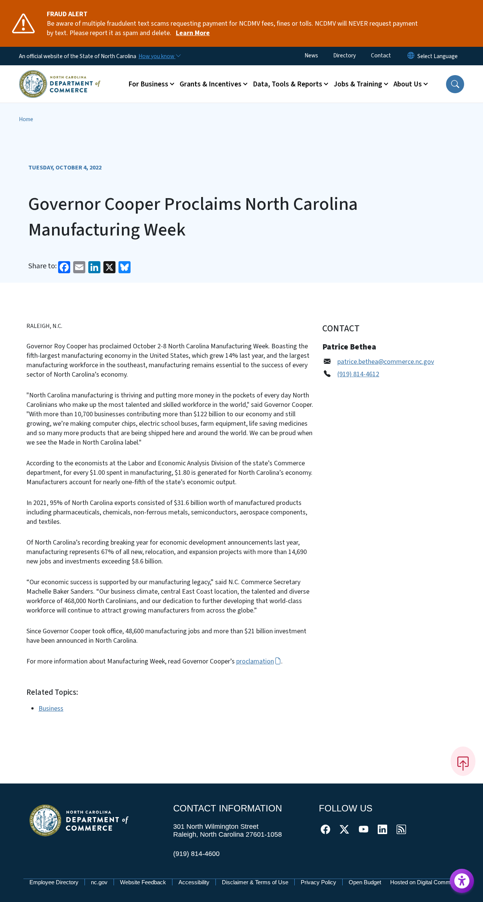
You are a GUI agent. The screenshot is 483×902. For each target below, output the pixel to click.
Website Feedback (143, 882)
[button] (455, 84)
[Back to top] (463, 761)
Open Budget (365, 882)
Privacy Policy (318, 882)
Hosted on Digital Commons (425, 882)
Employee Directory (53, 882)
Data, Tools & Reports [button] (287, 84)
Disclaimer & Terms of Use (255, 882)
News (311, 55)
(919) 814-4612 (358, 374)
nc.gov (99, 882)
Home (26, 119)
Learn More (193, 33)
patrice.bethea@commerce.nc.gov (385, 361)
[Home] (60, 75)
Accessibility (193, 882)
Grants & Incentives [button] (211, 84)
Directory (344, 55)
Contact (381, 55)
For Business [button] (148, 84)
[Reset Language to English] (411, 56)
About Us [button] (408, 84)
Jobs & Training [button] (358, 84)
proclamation (255, 661)
